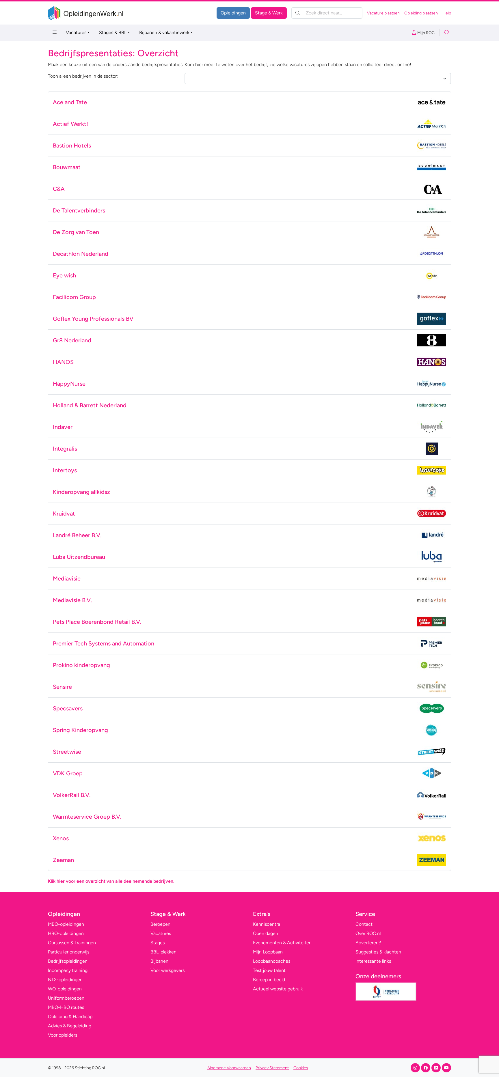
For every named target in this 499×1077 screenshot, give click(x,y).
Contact (364, 924)
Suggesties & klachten (378, 952)
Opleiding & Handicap (70, 1016)
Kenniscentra (266, 924)
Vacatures (76, 32)
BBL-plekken (163, 952)
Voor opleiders (62, 1035)
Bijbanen (159, 961)
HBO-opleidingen (66, 933)
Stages (157, 942)
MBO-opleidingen (66, 924)
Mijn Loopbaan (268, 952)
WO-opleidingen (65, 989)
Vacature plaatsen (383, 13)
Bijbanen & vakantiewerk (164, 32)
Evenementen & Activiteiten (282, 942)
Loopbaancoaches (271, 961)
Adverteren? (368, 942)
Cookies (300, 1067)
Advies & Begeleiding (69, 1026)
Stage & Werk (269, 13)
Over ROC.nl (368, 933)
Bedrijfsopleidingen (67, 961)
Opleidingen (233, 13)
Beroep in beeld (269, 979)
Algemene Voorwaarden (229, 1067)
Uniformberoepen (66, 998)
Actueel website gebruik (278, 989)
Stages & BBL (112, 32)
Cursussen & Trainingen (72, 942)
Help (446, 13)
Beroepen (160, 924)
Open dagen (265, 933)
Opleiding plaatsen (421, 13)
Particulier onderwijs (68, 952)
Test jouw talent (269, 970)
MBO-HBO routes (66, 1007)
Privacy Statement (272, 1067)
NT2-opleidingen (65, 979)
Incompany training (67, 970)
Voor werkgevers (167, 970)
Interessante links (373, 961)
